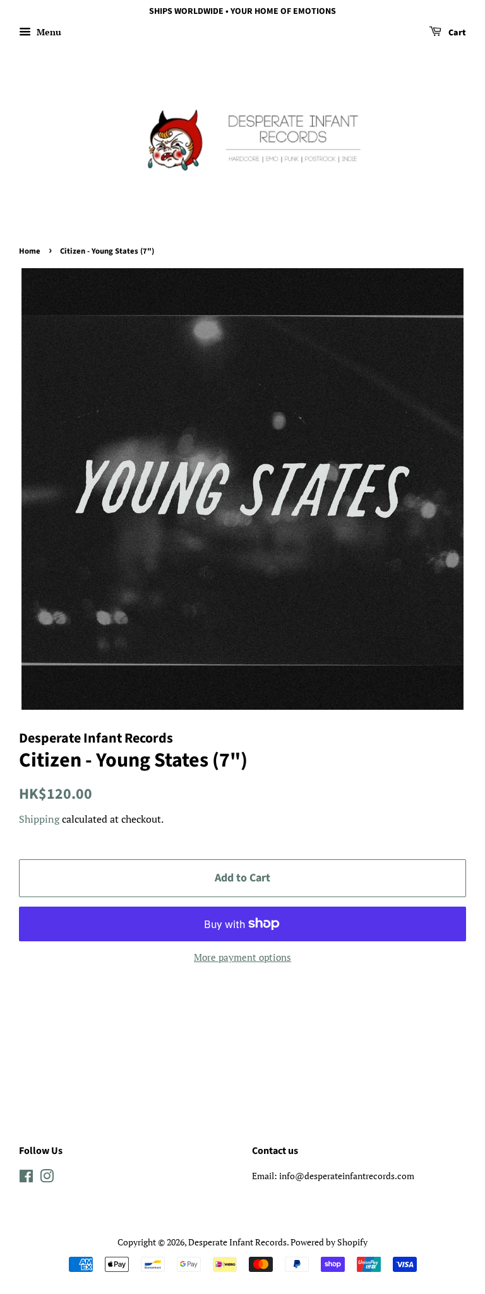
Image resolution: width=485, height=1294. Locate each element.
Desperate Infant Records (237, 1242)
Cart (456, 32)
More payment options (242, 957)
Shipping (39, 819)
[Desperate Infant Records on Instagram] (47, 1178)
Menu (47, 32)
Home (29, 251)
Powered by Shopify (329, 1242)
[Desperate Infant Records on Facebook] (26, 1178)
